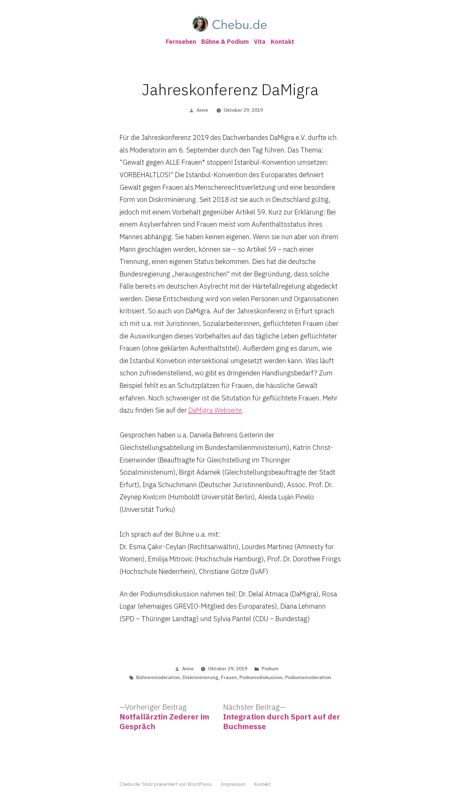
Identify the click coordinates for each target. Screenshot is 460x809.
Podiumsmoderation (308, 677)
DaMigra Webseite (215, 410)
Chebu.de (130, 784)
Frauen (229, 677)
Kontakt (282, 41)
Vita (260, 41)
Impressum (233, 784)
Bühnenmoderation (158, 677)
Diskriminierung (200, 677)
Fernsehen (181, 41)
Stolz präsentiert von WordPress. (178, 784)
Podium (270, 668)
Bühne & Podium (225, 41)
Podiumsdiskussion (261, 677)
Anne (202, 110)
